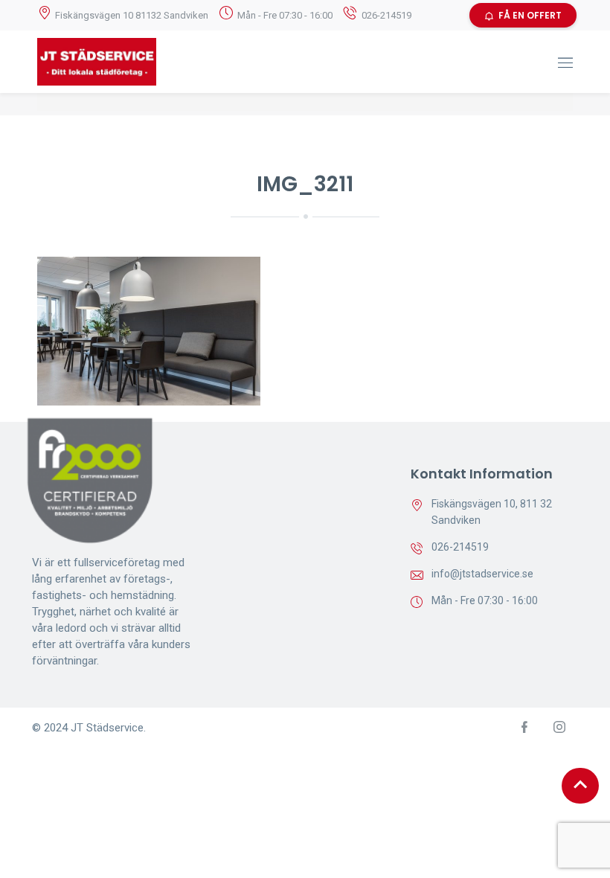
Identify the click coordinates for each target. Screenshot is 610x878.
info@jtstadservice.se (482, 574)
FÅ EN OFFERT (530, 15)
